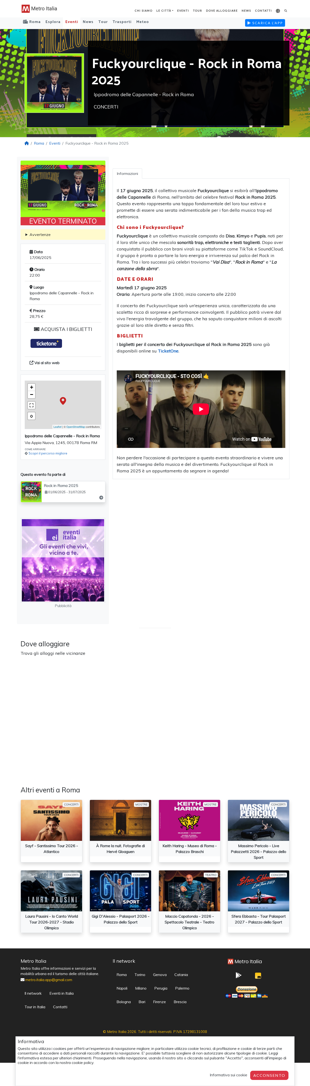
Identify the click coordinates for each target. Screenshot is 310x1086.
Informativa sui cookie (228, 1074)
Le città (163, 10)
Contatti (263, 10)
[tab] (127, 173)
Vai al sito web (46, 362)
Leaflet (58, 427)
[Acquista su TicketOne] (46, 343)
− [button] (31, 394)
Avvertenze (40, 234)
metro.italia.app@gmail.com (48, 979)
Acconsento (269, 1075)
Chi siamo (144, 10)
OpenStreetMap (75, 427)
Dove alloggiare (222, 10)
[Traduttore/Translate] (278, 11)
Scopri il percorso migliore (48, 453)
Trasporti (122, 22)
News (246, 10)
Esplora (53, 22)
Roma (39, 143)
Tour (197, 10)
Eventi (183, 10)
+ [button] (31, 387)
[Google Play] (238, 977)
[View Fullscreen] (31, 405)
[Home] (26, 143)
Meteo (142, 22)
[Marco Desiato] (258, 977)
